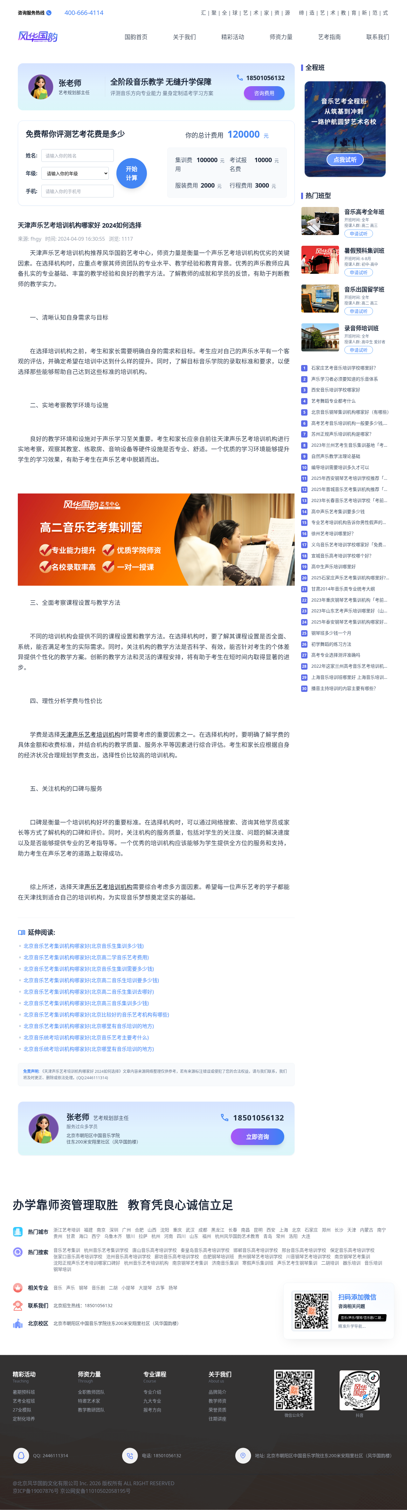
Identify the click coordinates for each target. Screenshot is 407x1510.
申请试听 (359, 234)
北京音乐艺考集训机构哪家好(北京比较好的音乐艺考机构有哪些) (96, 1014)
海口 (83, 1236)
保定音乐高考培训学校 (352, 1250)
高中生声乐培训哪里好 (333, 566)
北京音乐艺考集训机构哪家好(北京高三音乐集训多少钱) (86, 1003)
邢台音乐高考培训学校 (304, 1250)
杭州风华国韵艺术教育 (237, 1236)
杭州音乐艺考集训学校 (106, 1250)
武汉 (190, 1230)
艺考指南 (329, 37)
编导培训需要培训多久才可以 (340, 467)
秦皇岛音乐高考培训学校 (205, 1250)
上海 (283, 1230)
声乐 (70, 1288)
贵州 (57, 1236)
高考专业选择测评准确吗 (335, 655)
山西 (152, 1230)
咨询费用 (264, 93)
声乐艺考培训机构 (108, 887)
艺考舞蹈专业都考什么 (333, 401)
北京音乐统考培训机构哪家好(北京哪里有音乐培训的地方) (89, 1048)
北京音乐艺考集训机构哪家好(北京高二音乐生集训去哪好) (89, 991)
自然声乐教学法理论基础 (335, 456)
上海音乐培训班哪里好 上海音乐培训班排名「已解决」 (349, 677)
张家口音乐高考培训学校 (77, 1256)
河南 (168, 1236)
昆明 (258, 1230)
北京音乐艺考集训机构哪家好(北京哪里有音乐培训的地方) (89, 1026)
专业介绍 (152, 1392)
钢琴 (83, 1288)
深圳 (113, 1230)
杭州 (155, 1236)
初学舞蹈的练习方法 (331, 644)
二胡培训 (330, 1263)
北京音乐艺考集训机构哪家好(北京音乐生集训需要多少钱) (89, 968)
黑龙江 (217, 1230)
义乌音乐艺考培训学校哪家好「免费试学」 (349, 544)
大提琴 (145, 1288)
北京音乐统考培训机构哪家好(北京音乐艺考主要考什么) (86, 1037)
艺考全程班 (24, 1401)
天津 (351, 1230)
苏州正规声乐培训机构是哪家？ (342, 434)
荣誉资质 (217, 1410)
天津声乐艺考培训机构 (90, 734)
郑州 (326, 1230)
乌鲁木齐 (113, 1236)
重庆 (177, 1230)
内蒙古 (366, 1230)
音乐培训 (373, 1263)
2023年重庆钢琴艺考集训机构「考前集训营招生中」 (349, 600)
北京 (296, 1230)
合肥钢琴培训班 (218, 1256)
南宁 (381, 1230)
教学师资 (217, 1401)
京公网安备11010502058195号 (95, 1490)
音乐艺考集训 (66, 1250)
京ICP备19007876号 (36, 1490)
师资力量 (281, 37)
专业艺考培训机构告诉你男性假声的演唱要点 (349, 522)
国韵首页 (136, 37)
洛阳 (293, 1236)
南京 (101, 1230)
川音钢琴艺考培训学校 (308, 1256)
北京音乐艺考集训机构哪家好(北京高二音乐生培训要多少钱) (91, 980)
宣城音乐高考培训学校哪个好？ (342, 556)
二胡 (113, 1288)
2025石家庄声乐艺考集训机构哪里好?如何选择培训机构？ (348, 578)
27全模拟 (22, 1410)
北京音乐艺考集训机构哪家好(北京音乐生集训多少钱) (84, 945)
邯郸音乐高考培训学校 (255, 1250)
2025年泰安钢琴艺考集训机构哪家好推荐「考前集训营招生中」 (349, 622)
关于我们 (184, 37)
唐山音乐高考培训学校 (154, 1250)
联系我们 (377, 37)
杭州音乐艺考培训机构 (146, 1263)
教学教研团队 (91, 1410)
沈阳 (164, 1230)
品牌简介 (217, 1392)
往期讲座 (217, 1419)
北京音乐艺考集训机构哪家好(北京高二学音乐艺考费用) (86, 957)
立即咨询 (257, 1137)
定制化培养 (24, 1419)
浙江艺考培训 (66, 1230)
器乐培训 (352, 1263)
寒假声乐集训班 (257, 1263)
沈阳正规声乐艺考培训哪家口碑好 (86, 1263)
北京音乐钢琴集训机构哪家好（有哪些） (350, 412)
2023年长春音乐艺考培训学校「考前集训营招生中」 (349, 500)
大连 (305, 1236)
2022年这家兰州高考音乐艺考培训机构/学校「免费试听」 (347, 666)
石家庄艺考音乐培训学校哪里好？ (344, 368)
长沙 (339, 1230)
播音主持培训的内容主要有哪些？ (344, 688)
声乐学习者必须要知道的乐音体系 (344, 379)
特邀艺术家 (89, 1401)
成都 (202, 1230)
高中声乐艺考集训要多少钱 (338, 511)
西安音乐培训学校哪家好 (335, 390)
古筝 (160, 1288)
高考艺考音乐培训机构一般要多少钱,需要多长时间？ (349, 423)
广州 (126, 1230)
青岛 (267, 1236)
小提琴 (128, 1288)
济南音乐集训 (225, 1263)
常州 (280, 1236)
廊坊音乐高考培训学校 (177, 1256)
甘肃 (70, 1236)
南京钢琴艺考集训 (352, 1256)
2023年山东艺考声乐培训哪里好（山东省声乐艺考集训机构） (349, 611)
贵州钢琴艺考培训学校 (260, 1256)
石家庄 (311, 1230)
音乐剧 (98, 1288)
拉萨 (143, 1236)
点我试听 (345, 159)
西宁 (96, 1236)
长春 (232, 1230)
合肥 (139, 1230)
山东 (194, 1236)
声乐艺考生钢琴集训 (297, 1263)
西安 (270, 1230)
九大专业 (152, 1401)
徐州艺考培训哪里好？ (333, 533)
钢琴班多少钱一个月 (331, 633)
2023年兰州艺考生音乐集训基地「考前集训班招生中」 (349, 445)
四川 (181, 1236)
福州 (206, 1236)
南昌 (245, 1230)
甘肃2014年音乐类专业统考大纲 (343, 589)
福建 (88, 1230)
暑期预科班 (24, 1392)
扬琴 (173, 1288)
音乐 (57, 1288)
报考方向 (152, 1410)
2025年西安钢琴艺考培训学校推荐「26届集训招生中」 (350, 478)
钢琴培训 (62, 1269)
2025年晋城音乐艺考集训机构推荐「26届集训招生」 (350, 489)
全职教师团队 (91, 1392)
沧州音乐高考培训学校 (128, 1256)
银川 (130, 1236)
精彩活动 (232, 37)
